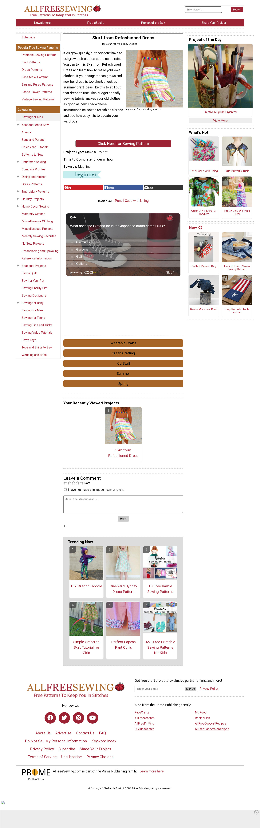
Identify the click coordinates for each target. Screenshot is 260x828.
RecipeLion (202, 718)
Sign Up (190, 688)
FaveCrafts (142, 712)
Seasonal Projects (34, 266)
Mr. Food (201, 712)
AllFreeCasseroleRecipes (212, 729)
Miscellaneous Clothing (37, 221)
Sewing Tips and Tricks (37, 325)
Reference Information (37, 258)
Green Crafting (123, 353)
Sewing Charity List (34, 288)
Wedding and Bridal (34, 355)
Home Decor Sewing (35, 206)
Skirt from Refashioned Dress (123, 453)
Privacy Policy (42, 749)
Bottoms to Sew (32, 154)
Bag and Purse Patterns (37, 84)
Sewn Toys (29, 340)
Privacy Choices (99, 757)
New (193, 227)
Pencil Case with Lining (132, 201)
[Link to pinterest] (78, 718)
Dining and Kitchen (34, 177)
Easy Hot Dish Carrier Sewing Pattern (237, 268)
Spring (123, 383)
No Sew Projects (33, 243)
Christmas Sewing (34, 162)
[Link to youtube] (92, 718)
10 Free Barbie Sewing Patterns (160, 589)
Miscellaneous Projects (37, 229)
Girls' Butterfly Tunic (237, 171)
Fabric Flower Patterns (37, 92)
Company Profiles (33, 169)
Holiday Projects (33, 199)
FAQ (102, 733)
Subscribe (28, 37)
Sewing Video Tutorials (37, 332)
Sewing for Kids (32, 117)
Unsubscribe (71, 757)
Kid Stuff (123, 363)
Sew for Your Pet (33, 280)
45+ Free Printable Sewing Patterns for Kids (160, 647)
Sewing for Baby (33, 303)
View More (220, 120)
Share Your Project (95, 749)
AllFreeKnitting (144, 723)
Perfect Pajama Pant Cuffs (123, 645)
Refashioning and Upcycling (40, 251)
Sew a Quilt (29, 273)
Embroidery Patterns (35, 191)
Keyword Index (103, 741)
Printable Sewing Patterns (39, 55)
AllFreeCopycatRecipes (210, 723)
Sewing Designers (34, 295)
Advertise (63, 733)
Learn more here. (152, 771)
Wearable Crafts (123, 343)
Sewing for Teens (33, 318)
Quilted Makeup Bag (203, 266)
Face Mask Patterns (35, 77)
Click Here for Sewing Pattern (123, 143)
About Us (43, 733)
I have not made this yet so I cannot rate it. (96, 490)
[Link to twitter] (64, 718)
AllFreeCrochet (144, 718)
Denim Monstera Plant (204, 309)
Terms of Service (42, 757)
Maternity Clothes (33, 214)
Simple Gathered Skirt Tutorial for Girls (86, 647)
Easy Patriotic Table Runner (237, 311)
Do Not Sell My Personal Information (56, 741)
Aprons (26, 132)
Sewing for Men (32, 310)
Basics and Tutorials (35, 147)
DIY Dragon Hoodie (86, 586)
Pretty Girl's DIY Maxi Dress (237, 212)
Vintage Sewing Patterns (38, 99)
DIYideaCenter (144, 729)
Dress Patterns (32, 70)
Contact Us (85, 733)
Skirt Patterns (31, 62)
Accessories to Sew (35, 125)
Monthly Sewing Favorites (39, 236)
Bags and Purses (33, 140)
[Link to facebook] (50, 718)
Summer (123, 373)
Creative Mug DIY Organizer (220, 112)
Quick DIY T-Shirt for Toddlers (203, 212)
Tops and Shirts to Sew (37, 347)
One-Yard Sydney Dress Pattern (123, 589)
